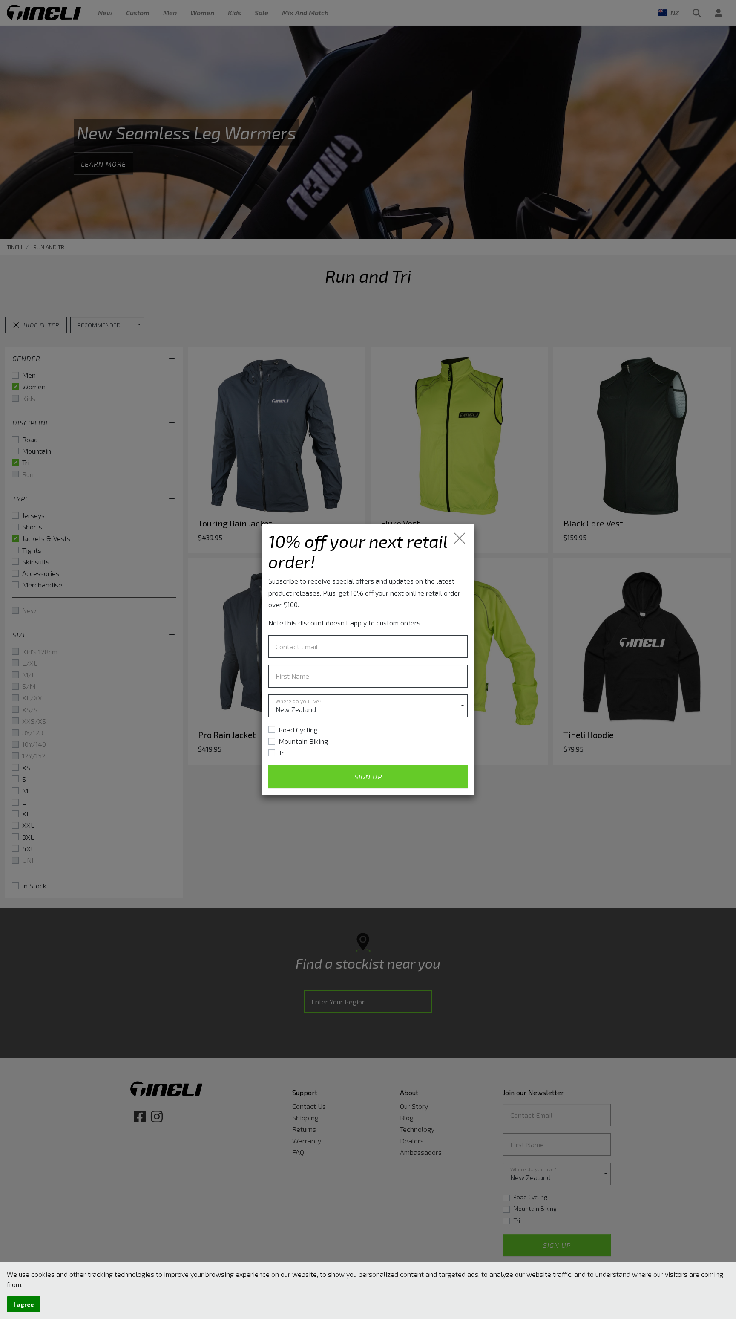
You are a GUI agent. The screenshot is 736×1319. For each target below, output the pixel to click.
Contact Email (297, 646)
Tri (282, 753)
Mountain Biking (303, 741)
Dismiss (460, 538)
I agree (24, 1304)
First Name (292, 676)
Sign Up (368, 776)
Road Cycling (298, 730)
